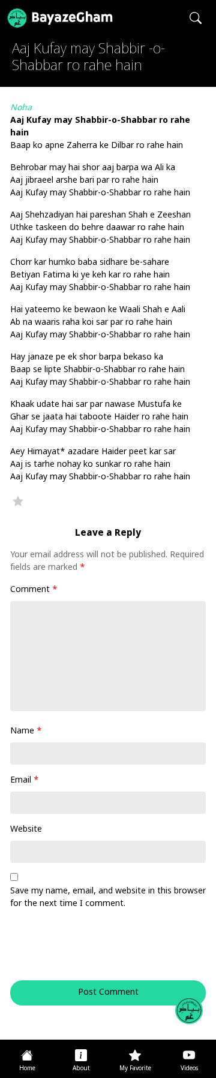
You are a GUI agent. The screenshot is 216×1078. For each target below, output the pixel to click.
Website (26, 829)
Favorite (18, 501)
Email (24, 780)
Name (26, 731)
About (81, 1069)
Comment (34, 590)
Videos (189, 1069)
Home (27, 1069)
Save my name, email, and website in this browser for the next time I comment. (108, 898)
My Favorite (135, 1069)
